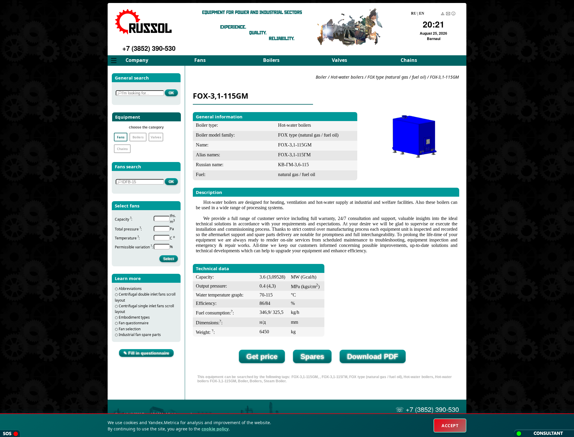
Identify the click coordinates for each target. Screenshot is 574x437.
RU (413, 13)
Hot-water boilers (347, 77)
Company (137, 60)
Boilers (271, 60)
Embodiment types (134, 317)
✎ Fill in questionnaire (146, 353)
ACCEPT (450, 425)
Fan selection (130, 328)
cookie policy (215, 429)
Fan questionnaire (134, 323)
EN (421, 13)
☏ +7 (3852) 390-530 (427, 409)
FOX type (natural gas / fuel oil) (396, 77)
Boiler (321, 77)
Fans (200, 60)
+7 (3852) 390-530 (148, 48)
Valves (339, 60)
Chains (409, 60)
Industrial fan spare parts (140, 334)
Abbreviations (130, 288)
